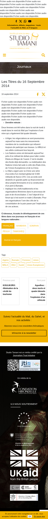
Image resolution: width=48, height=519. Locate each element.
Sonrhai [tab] (34, 226)
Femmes (26, 260)
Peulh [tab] (6, 231)
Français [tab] (8, 226)
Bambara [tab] (21, 226)
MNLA (5, 265)
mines (36, 260)
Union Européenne (35, 265)
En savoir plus (39, 516)
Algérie (5, 260)
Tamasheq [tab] (18, 231)
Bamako (15, 260)
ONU (13, 265)
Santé (21, 265)
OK (30, 516)
